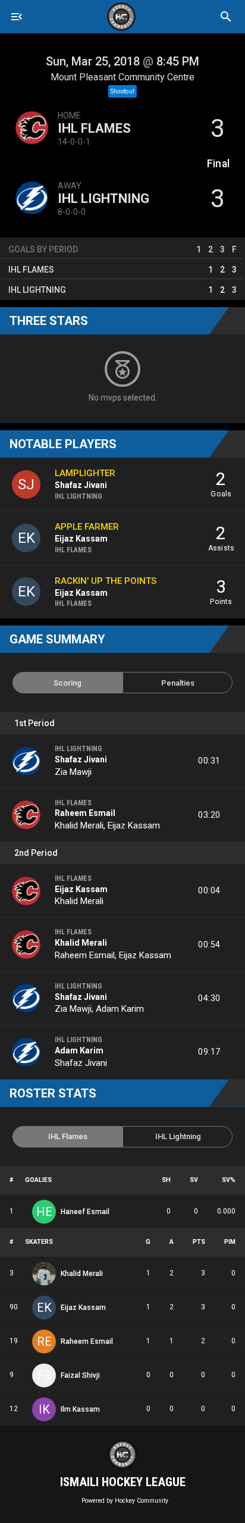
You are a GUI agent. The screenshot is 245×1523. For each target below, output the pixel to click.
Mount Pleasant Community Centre (122, 77)
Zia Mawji (73, 772)
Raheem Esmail (85, 813)
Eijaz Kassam (134, 825)
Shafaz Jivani (81, 759)
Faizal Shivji (80, 1375)
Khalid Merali (79, 825)
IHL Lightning (103, 198)
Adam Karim (120, 1008)
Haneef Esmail (85, 1212)
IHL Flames (94, 128)
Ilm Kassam (80, 1409)
